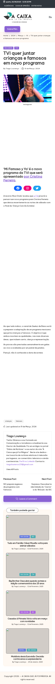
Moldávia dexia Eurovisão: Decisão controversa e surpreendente (27, 657)
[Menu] (50, 17)
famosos (19, 421)
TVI (16, 48)
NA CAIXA (8, 48)
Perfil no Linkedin (27, 461)
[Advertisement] (27, 138)
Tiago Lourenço (16, 436)
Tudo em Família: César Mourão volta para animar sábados (27, 544)
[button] (12, 29)
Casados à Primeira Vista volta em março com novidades (27, 620)
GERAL (22, 650)
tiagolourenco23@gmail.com (19, 464)
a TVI (36, 196)
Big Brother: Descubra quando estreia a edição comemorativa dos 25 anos (27, 582)
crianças (8, 421)
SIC (33, 537)
